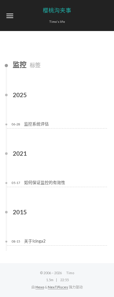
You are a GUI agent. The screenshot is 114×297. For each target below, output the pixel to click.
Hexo (39, 287)
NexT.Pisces (58, 287)
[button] (9, 15)
